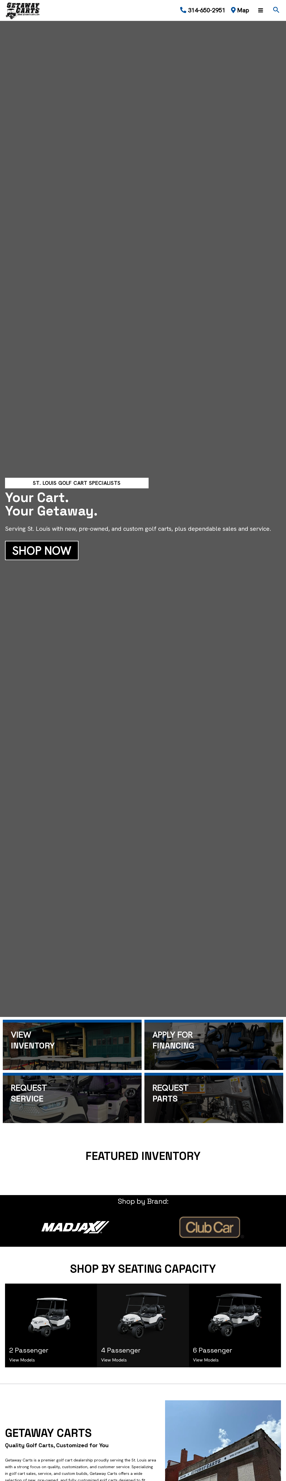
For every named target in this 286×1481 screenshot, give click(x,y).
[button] (276, 10)
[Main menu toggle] (260, 10)
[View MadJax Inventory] (75, 1227)
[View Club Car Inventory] (210, 1227)
